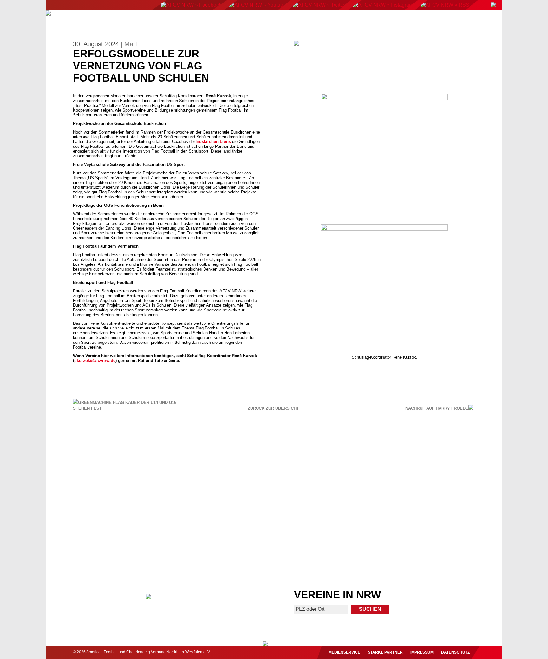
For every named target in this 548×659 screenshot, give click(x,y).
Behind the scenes (444, 541)
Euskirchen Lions (213, 141)
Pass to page (157, 474)
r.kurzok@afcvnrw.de (94, 360)
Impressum (422, 652)
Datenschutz (455, 652)
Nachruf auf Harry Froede (436, 408)
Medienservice (344, 652)
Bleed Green (218, 541)
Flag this (330, 541)
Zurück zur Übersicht (273, 408)
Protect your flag (103, 541)
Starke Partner (385, 652)
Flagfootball (277, 21)
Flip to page (390, 474)
